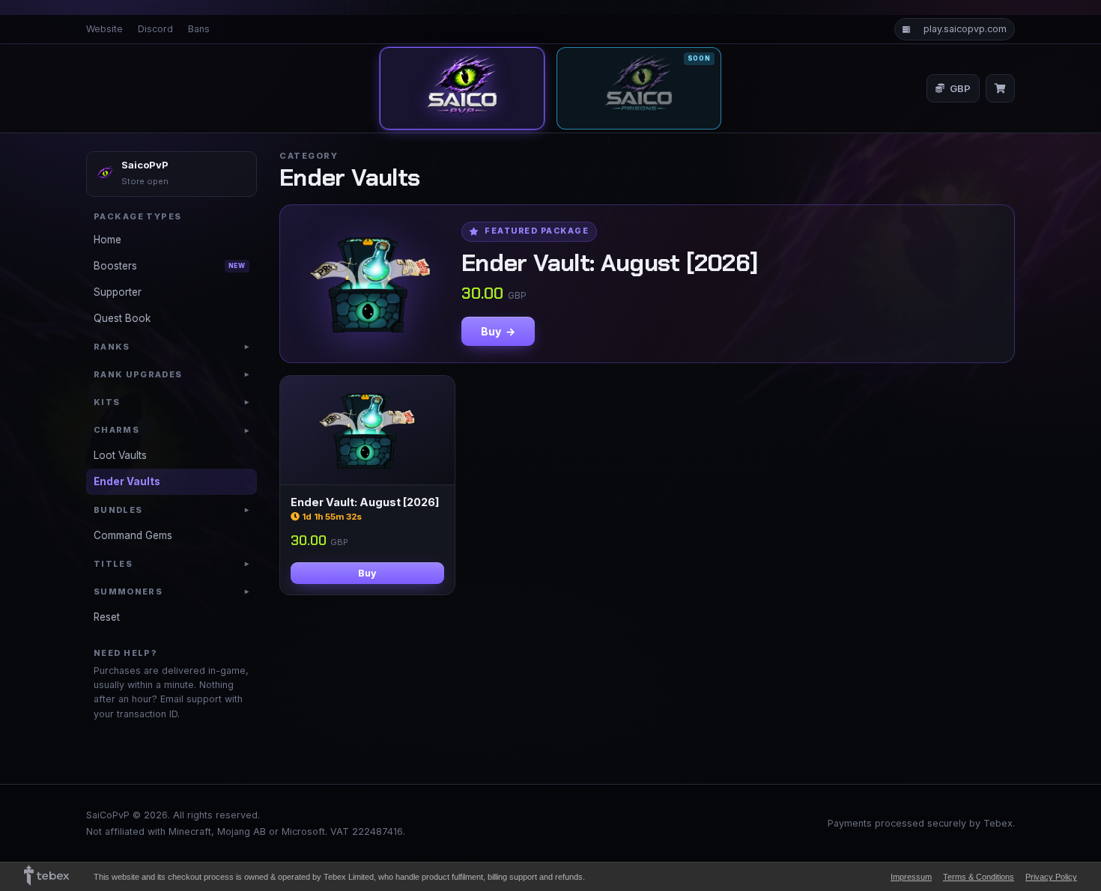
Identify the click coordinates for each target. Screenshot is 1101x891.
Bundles (171, 510)
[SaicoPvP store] (462, 88)
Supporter (118, 292)
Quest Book (122, 318)
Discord (155, 28)
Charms (171, 430)
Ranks (171, 346)
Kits (171, 402)
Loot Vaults (120, 455)
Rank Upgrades (171, 374)
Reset (107, 617)
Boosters (170, 266)
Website (104, 28)
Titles (171, 564)
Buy (367, 573)
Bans (199, 28)
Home (107, 240)
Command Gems (133, 535)
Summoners (171, 591)
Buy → (498, 331)
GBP (960, 88)
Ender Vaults (127, 481)
